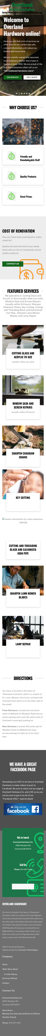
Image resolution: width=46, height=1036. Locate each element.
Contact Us (13, 264)
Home (4, 964)
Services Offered (9, 978)
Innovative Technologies (28, 950)
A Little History (10, 974)
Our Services (12, 77)
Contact (5, 983)
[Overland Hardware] (22, 12)
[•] (16, 93)
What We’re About (10, 969)
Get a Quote (32, 77)
